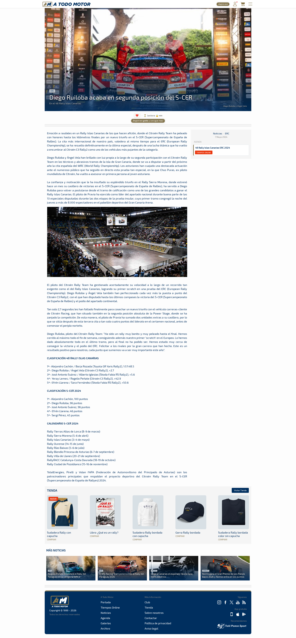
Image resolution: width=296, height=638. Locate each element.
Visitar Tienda (240, 490)
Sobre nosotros (154, 612)
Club (147, 602)
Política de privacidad (158, 623)
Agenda (105, 618)
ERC (52, 91)
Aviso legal (151, 628)
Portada (106, 602)
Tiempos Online (204, 152)
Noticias (217, 133)
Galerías (106, 623)
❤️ (137, 115)
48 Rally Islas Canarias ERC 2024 (212, 147)
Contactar (151, 618)
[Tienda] (242, 5)
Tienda (52, 490)
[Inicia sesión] (234, 5)
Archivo (105, 628)
